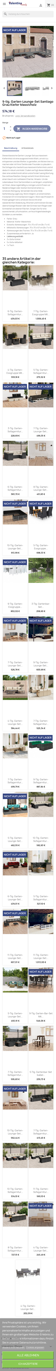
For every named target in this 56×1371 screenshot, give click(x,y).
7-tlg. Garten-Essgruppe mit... (41, 313)
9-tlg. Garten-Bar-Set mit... (41, 1015)
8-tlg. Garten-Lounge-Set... (40, 488)
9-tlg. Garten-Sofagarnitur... (41, 781)
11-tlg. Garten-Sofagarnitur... (41, 1190)
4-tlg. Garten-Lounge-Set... (15, 722)
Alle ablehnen (28, 1355)
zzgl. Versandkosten (25, 115)
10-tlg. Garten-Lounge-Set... (15, 547)
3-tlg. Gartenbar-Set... (41, 605)
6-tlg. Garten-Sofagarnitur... (15, 313)
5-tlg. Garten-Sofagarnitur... (41, 371)
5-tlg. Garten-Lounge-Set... (15, 839)
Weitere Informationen (13, 1347)
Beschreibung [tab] (10, 148)
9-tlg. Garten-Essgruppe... (15, 605)
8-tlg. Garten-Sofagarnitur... (15, 1249)
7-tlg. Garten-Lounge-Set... (40, 430)
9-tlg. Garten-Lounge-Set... (40, 664)
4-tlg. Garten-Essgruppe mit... (15, 371)
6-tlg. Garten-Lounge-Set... (15, 898)
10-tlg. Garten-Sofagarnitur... (41, 839)
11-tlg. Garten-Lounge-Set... (15, 956)
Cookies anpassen (35, 1347)
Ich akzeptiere (28, 1364)
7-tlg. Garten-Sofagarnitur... (41, 722)
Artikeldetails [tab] (27, 148)
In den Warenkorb (32, 129)
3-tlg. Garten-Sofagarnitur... (15, 430)
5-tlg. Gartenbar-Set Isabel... (41, 1073)
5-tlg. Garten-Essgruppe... (40, 547)
